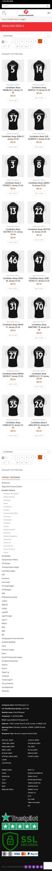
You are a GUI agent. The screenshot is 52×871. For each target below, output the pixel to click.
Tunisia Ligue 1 (7, 680)
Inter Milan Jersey (34, 743)
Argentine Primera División (12, 487)
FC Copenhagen (8, 586)
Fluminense (8, 520)
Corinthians (7, 507)
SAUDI (3, 786)
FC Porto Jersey (33, 756)
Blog (29, 796)
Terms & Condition (34, 783)
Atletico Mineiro (9, 497)
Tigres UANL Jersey (8, 743)
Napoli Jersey (6, 750)
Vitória (6, 552)
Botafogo (7, 500)
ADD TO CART (13, 100)
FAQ (29, 806)
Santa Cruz (7, 539)
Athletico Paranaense (11, 494)
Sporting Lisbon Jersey (10, 756)
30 (17, 46)
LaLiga (4, 608)
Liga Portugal (7, 616)
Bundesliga (6, 556)
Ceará (6, 503)
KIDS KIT (5, 605)
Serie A (4, 665)
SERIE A (4, 783)
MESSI (4, 623)
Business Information (35, 773)
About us (31, 770)
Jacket (4, 601)
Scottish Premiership (10, 661)
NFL (3, 635)
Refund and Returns (34, 780)
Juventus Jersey (33, 740)
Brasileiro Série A (13, 19)
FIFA (3, 593)
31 (22, 46)
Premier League (8, 650)
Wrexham (5, 691)
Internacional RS (9, 530)
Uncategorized (7, 687)
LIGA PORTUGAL (6, 763)
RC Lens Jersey (33, 750)
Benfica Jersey (33, 753)
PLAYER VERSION (8, 642)
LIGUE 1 (4, 780)
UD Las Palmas (7, 683)
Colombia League (8, 571)
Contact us (32, 793)
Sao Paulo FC (8, 546)
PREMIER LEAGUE (7, 770)
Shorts (4, 668)
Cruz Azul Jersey (7, 740)
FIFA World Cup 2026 (9, 597)
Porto (4, 646)
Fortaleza (7, 523)
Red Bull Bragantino (10, 536)
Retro (4, 653)
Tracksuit (5, 676)
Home (4, 19)
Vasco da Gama (9, 549)
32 (26, 46)
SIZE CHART (31, 799)
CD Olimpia (6, 563)
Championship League (10, 567)
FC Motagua (6, 590)
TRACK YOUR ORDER (34, 802)
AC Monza (6, 483)
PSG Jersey (31, 747)
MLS (3, 627)
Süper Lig (5, 672)
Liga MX (5, 612)
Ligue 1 (4, 620)
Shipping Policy (33, 786)
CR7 (3, 575)
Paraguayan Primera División (13, 638)
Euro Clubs (6, 582)
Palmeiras (7, 533)
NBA (3, 631)
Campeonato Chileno (10, 560)
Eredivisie (5, 578)
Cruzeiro (6, 510)
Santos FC (7, 543)
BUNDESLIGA (5, 776)
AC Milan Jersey (7, 753)
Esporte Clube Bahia (11, 513)
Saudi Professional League (12, 657)
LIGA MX (4, 760)
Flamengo (7, 516)
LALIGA (4, 773)
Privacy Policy (32, 776)
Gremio (6, 526)
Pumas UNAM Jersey (8, 747)
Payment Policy (33, 789)
